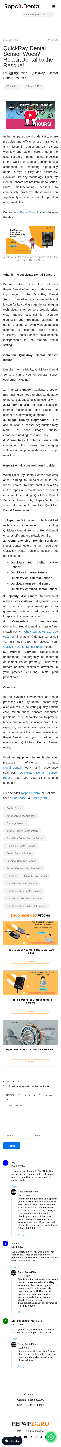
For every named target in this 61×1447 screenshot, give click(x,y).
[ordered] (46, 1095)
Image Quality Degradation (22, 830)
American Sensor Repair (21, 815)
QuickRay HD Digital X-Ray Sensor (27, 875)
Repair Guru (36, 260)
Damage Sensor (16, 823)
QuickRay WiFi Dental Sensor (24, 890)
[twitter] (53, 40)
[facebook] (56, 40)
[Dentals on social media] (25, 1437)
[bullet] (50, 1095)
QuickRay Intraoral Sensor (22, 883)
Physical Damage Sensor (21, 860)
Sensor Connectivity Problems (24, 868)
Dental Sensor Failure (19, 853)
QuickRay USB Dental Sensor (24, 898)
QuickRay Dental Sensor (21, 845)
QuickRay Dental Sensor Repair (25, 838)
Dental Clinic (14, 808)
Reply (14, 1186)
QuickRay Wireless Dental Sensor (26, 905)
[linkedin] (49, 40)
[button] (13, 1095)
